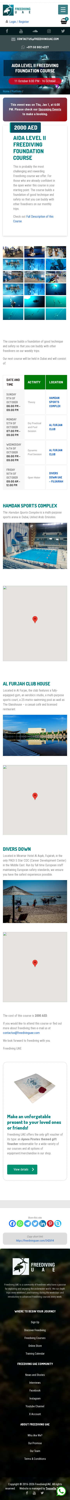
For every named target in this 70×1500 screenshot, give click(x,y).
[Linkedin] (42, 1223)
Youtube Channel (35, 1406)
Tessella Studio (55, 1488)
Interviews (35, 1382)
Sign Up (35, 1322)
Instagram (35, 1398)
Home (6, 91)
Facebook (35, 1390)
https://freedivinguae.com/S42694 (35, 1240)
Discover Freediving (35, 1330)
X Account (35, 1414)
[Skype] (57, 1223)
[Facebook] (12, 1223)
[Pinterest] (50, 1223)
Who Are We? (35, 1435)
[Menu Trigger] (63, 9)
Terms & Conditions (35, 1458)
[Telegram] (27, 1223)
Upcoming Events (49, 109)
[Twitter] (35, 1223)
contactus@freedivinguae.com (21, 1033)
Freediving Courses (35, 1338)
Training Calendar (35, 1353)
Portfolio (17, 91)
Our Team (35, 1451)
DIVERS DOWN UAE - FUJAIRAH (56, 477)
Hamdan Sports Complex (54, 402)
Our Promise (35, 1443)
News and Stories (35, 1374)
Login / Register (19, 22)
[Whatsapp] (20, 1223)
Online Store (35, 1345)
